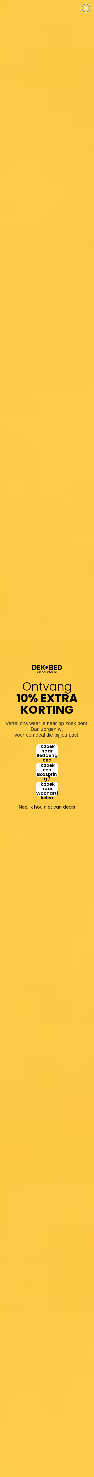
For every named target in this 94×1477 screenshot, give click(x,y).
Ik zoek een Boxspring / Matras (47, 770)
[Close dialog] (86, 8)
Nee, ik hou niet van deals (47, 807)
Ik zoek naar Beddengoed (47, 751)
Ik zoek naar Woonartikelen (47, 789)
